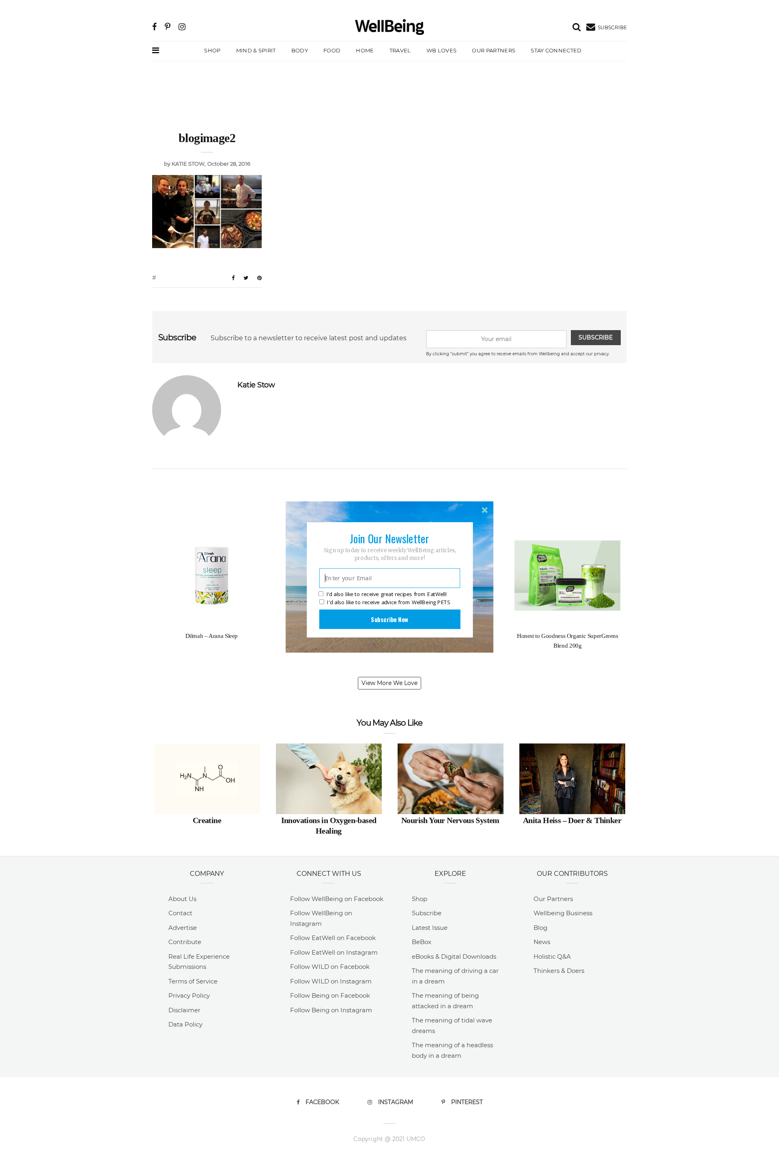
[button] (389, 538)
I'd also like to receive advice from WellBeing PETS (388, 602)
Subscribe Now (389, 619)
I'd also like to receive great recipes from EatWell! (387, 594)
